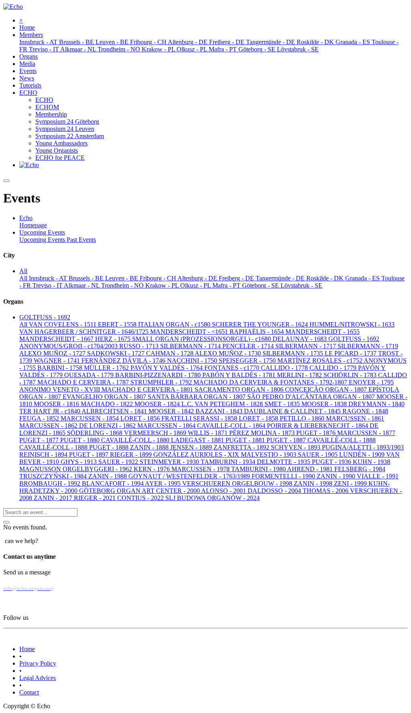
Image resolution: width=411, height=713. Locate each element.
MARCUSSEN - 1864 (167, 425)
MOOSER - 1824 (157, 403)
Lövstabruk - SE (301, 285)
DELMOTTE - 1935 (284, 461)
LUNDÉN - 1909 (362, 454)
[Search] (6, 522)
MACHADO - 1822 (107, 403)
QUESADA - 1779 (89, 375)
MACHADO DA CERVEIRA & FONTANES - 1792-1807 (271, 382)
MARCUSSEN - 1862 (49, 425)
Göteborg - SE (261, 285)
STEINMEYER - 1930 (170, 461)
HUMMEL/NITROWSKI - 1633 (352, 324)
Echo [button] (26, 218)
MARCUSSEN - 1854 (90, 418)
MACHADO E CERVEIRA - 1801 (148, 389)
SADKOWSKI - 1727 (116, 353)
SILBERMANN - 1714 (191, 346)
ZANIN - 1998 (314, 483)
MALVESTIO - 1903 (269, 454)
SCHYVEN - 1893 (296, 447)
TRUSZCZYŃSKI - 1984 (53, 476)
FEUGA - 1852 (40, 418)
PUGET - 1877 (39, 440)
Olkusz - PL (196, 285)
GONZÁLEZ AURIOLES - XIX (197, 454)
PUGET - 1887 (287, 440)
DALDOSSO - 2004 (275, 490)
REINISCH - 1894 (44, 454)
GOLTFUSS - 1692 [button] (44, 317)
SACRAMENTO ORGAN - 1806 (240, 389)
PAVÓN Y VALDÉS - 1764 (167, 367)
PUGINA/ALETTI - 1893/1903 (363, 447)
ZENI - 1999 (351, 483)
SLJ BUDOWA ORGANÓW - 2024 (212, 497)
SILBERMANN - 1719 (368, 346)
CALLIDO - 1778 (285, 367)
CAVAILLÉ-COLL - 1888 (341, 440)
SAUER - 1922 (119, 461)
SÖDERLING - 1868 (95, 432)
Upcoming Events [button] (42, 232)
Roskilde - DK (325, 278)
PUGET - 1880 (80, 440)
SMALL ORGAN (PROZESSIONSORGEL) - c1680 (202, 338)
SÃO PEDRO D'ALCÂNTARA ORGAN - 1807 (311, 396)
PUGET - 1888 (109, 447)
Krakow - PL (162, 285)
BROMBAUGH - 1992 (50, 483)
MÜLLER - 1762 (107, 367)
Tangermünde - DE (281, 278)
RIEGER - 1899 (131, 454)
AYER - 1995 (163, 483)
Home (27, 649)
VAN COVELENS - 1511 (63, 324)
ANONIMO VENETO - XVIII (60, 389)
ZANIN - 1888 (150, 447)
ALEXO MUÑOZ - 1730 (228, 353)
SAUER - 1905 (318, 454)
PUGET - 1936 (332, 461)
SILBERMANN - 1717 (306, 346)
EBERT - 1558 (118, 324)
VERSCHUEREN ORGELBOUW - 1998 (238, 483)
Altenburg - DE (198, 278)
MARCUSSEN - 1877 (366, 432)
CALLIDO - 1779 (333, 367)
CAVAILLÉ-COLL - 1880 (136, 440)
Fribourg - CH (158, 278)
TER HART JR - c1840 (50, 411)
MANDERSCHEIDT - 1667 (57, 338)
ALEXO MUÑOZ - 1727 (53, 353)
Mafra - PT (227, 285)
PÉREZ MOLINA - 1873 (262, 432)
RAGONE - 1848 (365, 411)
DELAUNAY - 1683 (300, 338)
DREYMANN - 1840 (376, 403)
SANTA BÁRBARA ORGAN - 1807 (197, 396)
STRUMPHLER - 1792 (161, 382)
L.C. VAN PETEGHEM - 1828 (223, 403)
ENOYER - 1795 (371, 382)
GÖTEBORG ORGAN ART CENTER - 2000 (140, 490)
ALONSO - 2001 (224, 490)
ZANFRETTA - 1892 (242, 447)
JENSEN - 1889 (192, 447)
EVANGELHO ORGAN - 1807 (105, 396)
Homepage (33, 225)
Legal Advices (37, 677)
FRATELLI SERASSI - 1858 (200, 418)
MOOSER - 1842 (172, 411)
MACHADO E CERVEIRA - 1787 (83, 382)
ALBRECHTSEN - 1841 (115, 411)
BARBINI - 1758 (60, 367)
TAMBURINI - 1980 (259, 469)
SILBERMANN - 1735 (293, 353)
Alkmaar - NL (82, 285)
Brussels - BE (87, 278)
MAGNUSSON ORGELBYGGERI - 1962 (76, 469)
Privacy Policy (37, 663)
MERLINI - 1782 (300, 375)
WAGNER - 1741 (57, 360)
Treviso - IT (48, 285)
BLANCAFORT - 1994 (113, 483)
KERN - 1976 (152, 469)
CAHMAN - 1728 (170, 353)
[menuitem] (27, 27)
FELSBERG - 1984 (359, 469)
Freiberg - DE (237, 278)
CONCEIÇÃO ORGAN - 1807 (326, 389)
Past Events (81, 239)
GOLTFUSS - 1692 (353, 338)
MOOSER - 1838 (324, 403)
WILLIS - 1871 (208, 432)
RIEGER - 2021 (95, 497)
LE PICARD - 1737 (351, 353)
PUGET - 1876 (316, 432)
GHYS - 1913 (79, 461)
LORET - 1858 (259, 418)
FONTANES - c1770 (232, 367)
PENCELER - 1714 (248, 346)
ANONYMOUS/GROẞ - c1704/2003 (69, 346)
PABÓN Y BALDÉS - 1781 (239, 375)
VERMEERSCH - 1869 (156, 432)
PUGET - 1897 (89, 454)
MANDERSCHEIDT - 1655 (322, 331)
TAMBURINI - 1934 (229, 461)
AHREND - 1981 (310, 469)
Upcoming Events (43, 239)
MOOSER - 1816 (57, 403)
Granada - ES (363, 278)
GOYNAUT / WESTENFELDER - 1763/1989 (190, 476)
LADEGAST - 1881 (198, 440)
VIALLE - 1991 (378, 476)
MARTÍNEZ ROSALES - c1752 (320, 360)
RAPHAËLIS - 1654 (257, 331)
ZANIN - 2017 (54, 497)
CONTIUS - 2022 (141, 497)
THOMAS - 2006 (326, 490)
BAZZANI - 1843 (219, 411)
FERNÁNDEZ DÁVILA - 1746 (124, 360)
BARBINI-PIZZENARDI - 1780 (158, 375)
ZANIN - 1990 (337, 476)
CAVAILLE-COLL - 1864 (232, 425)
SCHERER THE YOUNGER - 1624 (260, 324)
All (24, 278)
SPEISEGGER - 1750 (248, 360)
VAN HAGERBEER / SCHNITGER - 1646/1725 (84, 331)
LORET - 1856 (140, 418)
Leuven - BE (122, 278)
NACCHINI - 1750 (193, 360)
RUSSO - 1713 (139, 346)
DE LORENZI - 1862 (108, 425)
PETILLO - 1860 (303, 418)
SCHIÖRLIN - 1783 (351, 375)
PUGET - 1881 (246, 440)
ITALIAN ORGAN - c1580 (175, 324)
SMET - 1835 (283, 403)
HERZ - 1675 (113, 338)
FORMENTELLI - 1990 (284, 476)
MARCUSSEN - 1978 (201, 469)
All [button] (23, 271)
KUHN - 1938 (371, 461)
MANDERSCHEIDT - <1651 (190, 331)
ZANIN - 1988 (108, 476)
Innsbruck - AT (49, 278)
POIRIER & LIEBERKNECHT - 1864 (318, 425)
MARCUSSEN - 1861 (355, 418)
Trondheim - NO (123, 285)
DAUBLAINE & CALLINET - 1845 (293, 411)
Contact (29, 692)
